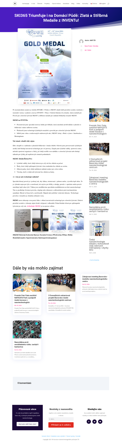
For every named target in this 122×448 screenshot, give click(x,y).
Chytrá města (56, 3)
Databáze (66, 3)
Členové (39, 3)
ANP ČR (92, 40)
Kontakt (78, 436)
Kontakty (85, 3)
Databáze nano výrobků (58, 436)
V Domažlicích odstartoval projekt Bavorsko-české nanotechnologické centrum (98, 163)
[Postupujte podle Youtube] (100, 421)
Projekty (47, 3)
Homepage (25, 3)
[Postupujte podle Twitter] (94, 421)
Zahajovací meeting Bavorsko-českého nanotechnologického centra (98, 180)
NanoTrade (88, 46)
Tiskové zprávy (70, 436)
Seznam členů (46, 436)
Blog (72, 3)
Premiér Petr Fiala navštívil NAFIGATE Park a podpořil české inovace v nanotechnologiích (98, 129)
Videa (78, 3)
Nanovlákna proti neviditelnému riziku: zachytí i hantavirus (99, 209)
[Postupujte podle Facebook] (89, 421)
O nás (33, 3)
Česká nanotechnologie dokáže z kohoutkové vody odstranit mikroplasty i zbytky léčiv (99, 244)
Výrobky (95, 46)
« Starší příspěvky (94, 260)
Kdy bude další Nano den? (27, 424)
